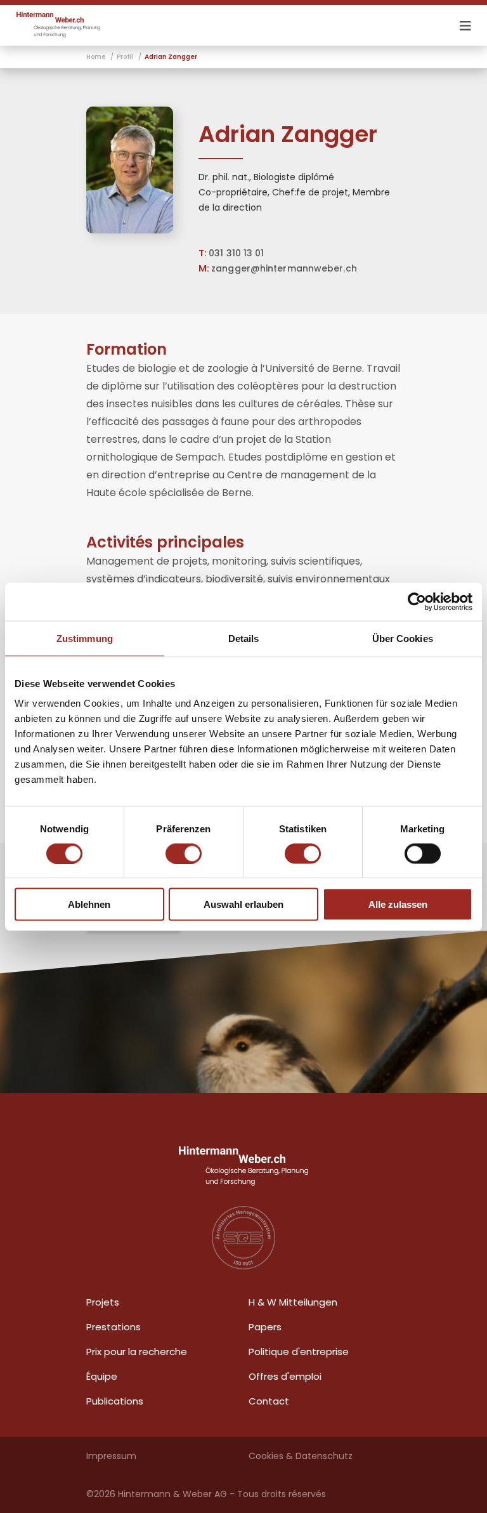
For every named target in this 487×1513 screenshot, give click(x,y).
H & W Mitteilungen (293, 1302)
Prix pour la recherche (136, 1351)
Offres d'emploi (285, 1376)
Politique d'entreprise (299, 1351)
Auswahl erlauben (243, 904)
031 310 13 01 (236, 253)
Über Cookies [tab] (402, 637)
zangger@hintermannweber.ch (284, 268)
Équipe (101, 1376)
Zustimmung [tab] (84, 637)
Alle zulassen (397, 904)
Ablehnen (89, 904)
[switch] (184, 853)
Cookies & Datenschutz (301, 1456)
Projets (102, 1302)
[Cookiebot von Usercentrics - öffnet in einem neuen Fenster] (416, 601)
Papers (265, 1326)
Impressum (111, 1456)
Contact (269, 1401)
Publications (114, 1401)
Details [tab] (243, 637)
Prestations (113, 1326)
